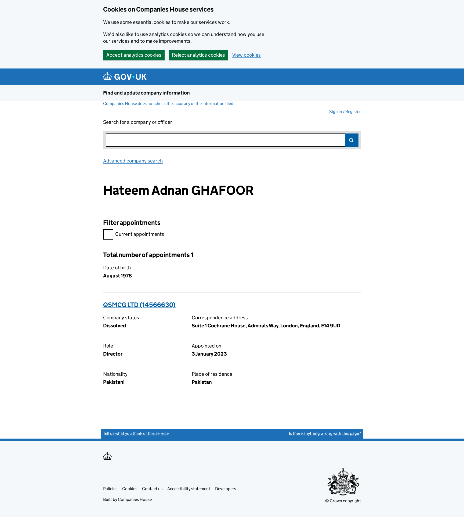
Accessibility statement (188, 488)
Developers (225, 488)
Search (351, 140)
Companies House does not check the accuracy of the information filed (168, 103)
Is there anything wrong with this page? (325, 433)
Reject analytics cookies (198, 55)
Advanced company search (133, 161)
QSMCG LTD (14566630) (139, 305)
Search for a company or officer (137, 122)
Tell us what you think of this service (136, 433)
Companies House (135, 499)
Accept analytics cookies (133, 55)
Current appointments (139, 234)
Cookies (129, 488)
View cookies (246, 54)
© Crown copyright (343, 500)
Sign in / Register (345, 111)
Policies (110, 488)
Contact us (152, 488)
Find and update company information (146, 93)
